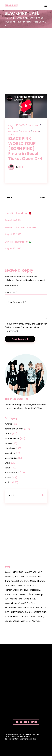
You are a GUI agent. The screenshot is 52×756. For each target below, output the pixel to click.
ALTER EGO (18, 572)
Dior (29, 585)
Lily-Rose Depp (35, 594)
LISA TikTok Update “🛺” (18, 241)
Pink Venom (10, 607)
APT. (40, 572)
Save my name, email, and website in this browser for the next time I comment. (27, 327)
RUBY (7, 612)
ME (33, 598)
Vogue (8, 621)
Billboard (9, 576)
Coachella (10, 585)
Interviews (10, 448)
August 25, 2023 (16, 125)
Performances (12, 472)
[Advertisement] (26, 55)
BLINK (20, 167)
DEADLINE (21, 585)
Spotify (28, 612)
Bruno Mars (29, 581)
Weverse (25, 621)
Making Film (16, 598)
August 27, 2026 (13, 219)
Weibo (16, 621)
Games (8, 443)
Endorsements (12, 438)
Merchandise (11, 458)
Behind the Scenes (14, 428)
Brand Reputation (13, 581)
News (7, 467)
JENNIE (8, 594)
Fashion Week (11, 589)
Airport (8, 572)
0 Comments (33, 125)
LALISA (23, 594)
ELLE (35, 585)
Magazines (10, 453)
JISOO (36, 131)
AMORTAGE (30, 572)
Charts (8, 433)
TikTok (32, 616)
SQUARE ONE (40, 612)
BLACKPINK (13, 131)
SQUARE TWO (11, 616)
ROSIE (36, 607)
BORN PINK (25, 131)
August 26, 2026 (13, 248)
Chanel (40, 581)
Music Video (11, 603)
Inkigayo (24, 589)
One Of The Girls (26, 603)
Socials (8, 482)
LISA (6, 598)
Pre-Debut (23, 607)
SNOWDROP (17, 612)
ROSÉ (43, 607)
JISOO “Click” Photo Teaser (21, 227)
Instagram (35, 589)
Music (15, 18)
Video (11, 134)
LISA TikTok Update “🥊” (18, 213)
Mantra (27, 598)
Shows (8, 477)
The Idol (24, 616)
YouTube (36, 621)
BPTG (40, 576)
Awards (8, 423)
